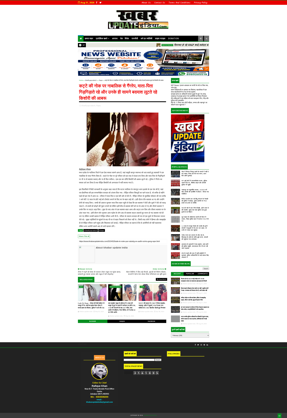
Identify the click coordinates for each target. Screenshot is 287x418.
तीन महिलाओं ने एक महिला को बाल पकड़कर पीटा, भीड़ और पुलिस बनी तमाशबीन (190, 99)
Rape (101, 80)
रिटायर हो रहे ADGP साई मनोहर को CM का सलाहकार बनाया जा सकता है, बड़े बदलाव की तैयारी (204, 45)
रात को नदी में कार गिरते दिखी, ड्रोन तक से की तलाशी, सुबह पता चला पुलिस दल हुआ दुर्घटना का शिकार (195, 210)
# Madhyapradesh (90, 230)
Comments (203, 274)
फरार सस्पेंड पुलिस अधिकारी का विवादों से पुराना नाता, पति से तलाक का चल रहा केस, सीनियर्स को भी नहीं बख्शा (195, 319)
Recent (177, 274)
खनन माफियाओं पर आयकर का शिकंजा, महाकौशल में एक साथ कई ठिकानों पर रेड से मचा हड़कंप (189, 90)
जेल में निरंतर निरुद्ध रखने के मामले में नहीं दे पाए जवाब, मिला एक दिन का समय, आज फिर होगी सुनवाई (195, 174)
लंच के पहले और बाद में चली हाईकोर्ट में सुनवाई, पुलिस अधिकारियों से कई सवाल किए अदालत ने (195, 255)
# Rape (101, 230)
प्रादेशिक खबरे (101, 38)
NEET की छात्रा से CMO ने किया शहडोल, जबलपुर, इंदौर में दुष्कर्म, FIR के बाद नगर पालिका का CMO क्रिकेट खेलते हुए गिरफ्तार (152, 305)
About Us (146, 3)
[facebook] (96, 2)
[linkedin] (207, 345)
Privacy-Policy (200, 3)
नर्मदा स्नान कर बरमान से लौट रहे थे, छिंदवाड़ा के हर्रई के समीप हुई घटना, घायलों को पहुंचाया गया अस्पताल (195, 237)
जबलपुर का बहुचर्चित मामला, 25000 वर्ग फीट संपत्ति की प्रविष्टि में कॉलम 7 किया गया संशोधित (195, 192)
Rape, (98, 105)
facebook (151, 321)
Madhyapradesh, (89, 105)
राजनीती (135, 38)
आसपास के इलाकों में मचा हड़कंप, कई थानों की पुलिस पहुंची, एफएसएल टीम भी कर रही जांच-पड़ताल (195, 246)
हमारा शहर (89, 38)
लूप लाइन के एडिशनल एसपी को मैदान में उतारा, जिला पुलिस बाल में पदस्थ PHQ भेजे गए (195, 219)
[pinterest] (204, 345)
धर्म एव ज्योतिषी (146, 38)
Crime (142, 287)
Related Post (86, 279)
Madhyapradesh (91, 80)
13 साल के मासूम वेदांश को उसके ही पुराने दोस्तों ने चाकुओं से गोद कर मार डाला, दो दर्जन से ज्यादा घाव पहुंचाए (195, 228)
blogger (92, 321)
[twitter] (100, 2)
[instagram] (201, 345)
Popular (190, 274)
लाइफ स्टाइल (160, 38)
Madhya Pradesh (150, 45)
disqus (122, 321)
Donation (173, 38)
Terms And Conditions (179, 3)
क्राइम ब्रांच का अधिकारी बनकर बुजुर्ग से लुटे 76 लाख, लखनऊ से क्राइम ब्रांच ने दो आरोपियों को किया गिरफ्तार (189, 95)
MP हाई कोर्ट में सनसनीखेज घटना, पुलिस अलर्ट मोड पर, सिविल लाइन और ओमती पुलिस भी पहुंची (194, 183)
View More (162, 279)
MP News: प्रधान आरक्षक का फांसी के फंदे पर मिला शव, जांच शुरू (189, 86)
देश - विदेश (124, 38)
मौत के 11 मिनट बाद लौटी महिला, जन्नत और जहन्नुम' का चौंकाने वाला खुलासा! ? (189, 103)
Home (81, 80)
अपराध (115, 38)
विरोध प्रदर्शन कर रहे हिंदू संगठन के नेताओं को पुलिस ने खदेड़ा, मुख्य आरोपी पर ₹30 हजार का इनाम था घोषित (195, 201)
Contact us (159, 3)
